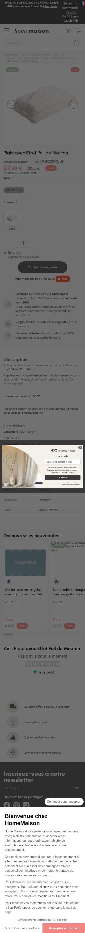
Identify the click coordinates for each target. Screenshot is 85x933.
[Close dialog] (80, 447)
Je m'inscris (63, 477)
